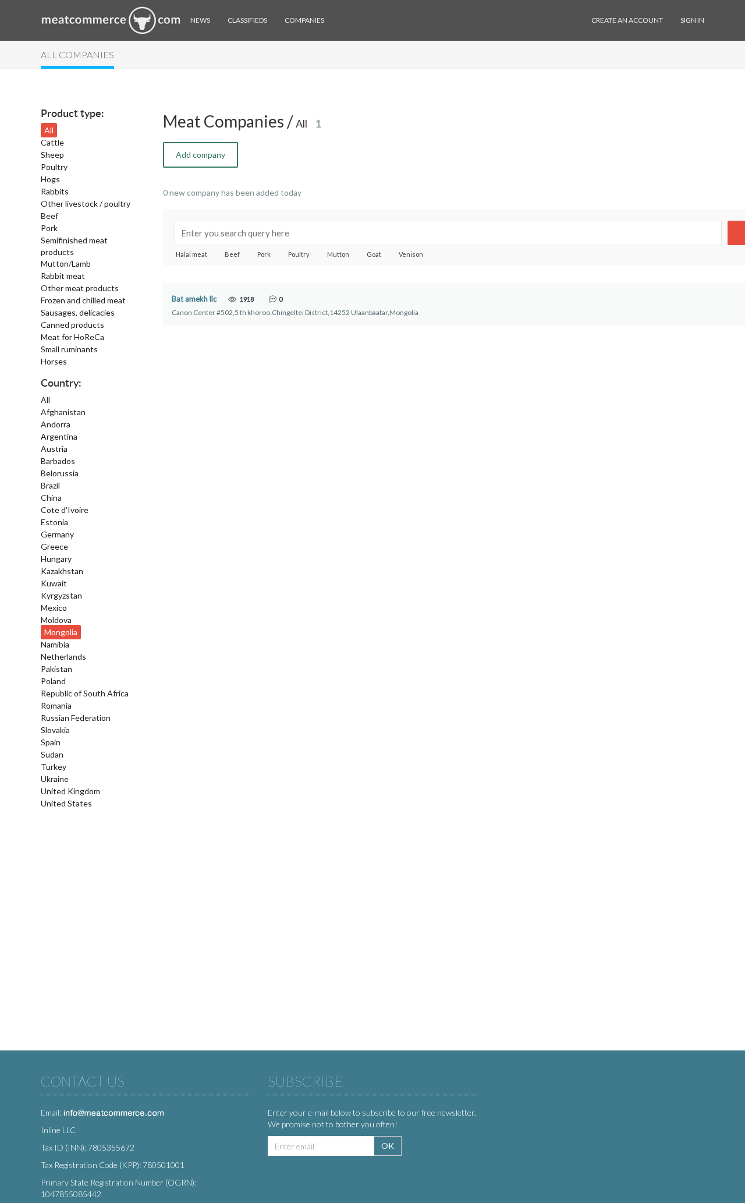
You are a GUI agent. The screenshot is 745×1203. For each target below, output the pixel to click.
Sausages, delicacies (78, 312)
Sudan (52, 754)
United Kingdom (70, 791)
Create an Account (627, 20)
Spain (51, 742)
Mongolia (60, 632)
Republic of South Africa (85, 693)
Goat (374, 254)
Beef (49, 216)
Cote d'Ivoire (64, 510)
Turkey (53, 767)
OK (387, 1146)
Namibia (55, 644)
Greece (54, 546)
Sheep (52, 155)
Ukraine (55, 779)
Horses (54, 361)
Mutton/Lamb (66, 263)
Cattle (52, 142)
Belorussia (60, 473)
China (51, 498)
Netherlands (63, 656)
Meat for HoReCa (72, 337)
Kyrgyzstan (61, 595)
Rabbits (55, 191)
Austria (54, 449)
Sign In (692, 20)
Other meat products (80, 288)
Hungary (56, 559)
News (200, 20)
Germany (57, 534)
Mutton (338, 254)
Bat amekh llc (194, 299)
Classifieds (247, 20)
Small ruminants (69, 349)
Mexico (54, 608)
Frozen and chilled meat (83, 300)
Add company (200, 155)
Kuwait (54, 583)
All (49, 130)
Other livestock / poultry (85, 203)
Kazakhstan (62, 571)
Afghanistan (63, 412)
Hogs (50, 179)
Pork (49, 228)
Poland (53, 681)
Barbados (58, 461)
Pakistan (56, 669)
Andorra (55, 424)
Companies (304, 20)
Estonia (54, 522)
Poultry (54, 167)
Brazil (50, 485)
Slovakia (55, 730)
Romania (56, 705)
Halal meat (191, 254)
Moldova (56, 620)
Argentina (59, 436)
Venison (411, 254)
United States (66, 803)
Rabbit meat (63, 276)
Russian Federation (76, 718)
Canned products (72, 325)
